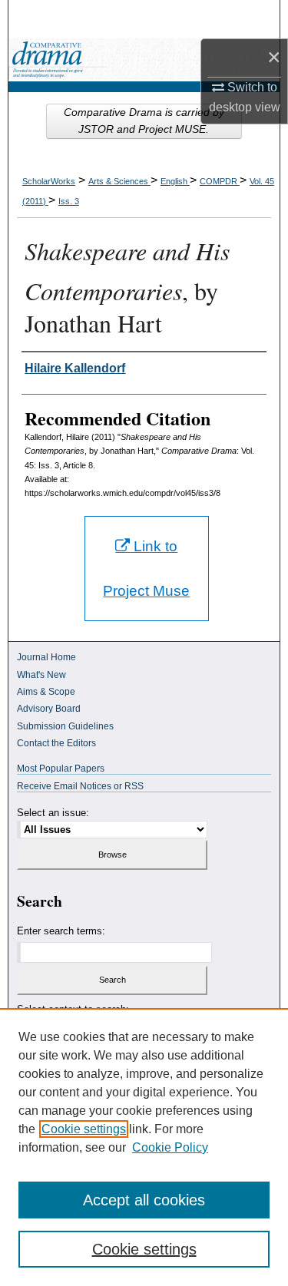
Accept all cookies (144, 1200)
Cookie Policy (170, 1147)
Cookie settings (83, 1129)
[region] (144, 1147)
